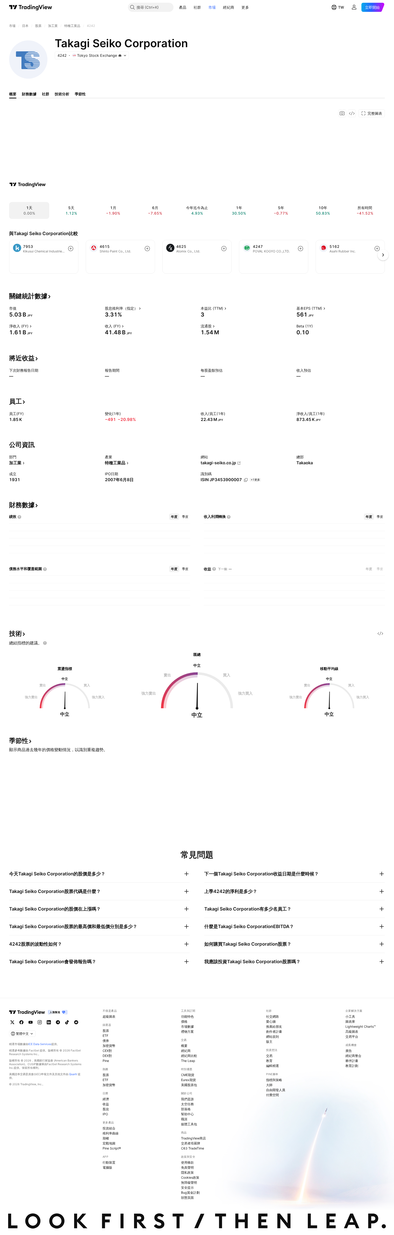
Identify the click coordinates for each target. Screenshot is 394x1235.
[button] (190, 7)
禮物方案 (187, 1031)
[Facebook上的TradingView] (21, 1022)
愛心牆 (271, 1021)
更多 (245, 7)
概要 (184, 1046)
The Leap (188, 1061)
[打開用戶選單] (354, 7)
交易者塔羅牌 (190, 1143)
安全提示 (187, 1187)
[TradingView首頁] (30, 7)
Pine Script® (112, 1148)
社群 (197, 7)
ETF (105, 1036)
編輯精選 (272, 1066)
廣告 (348, 1051)
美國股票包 (189, 1085)
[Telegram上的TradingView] (58, 1022)
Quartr (73, 1074)
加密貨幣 (109, 1046)
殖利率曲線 (111, 1133)
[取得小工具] (352, 113)
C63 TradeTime (192, 1148)
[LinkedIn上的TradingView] (49, 1022)
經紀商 (228, 7)
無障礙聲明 (189, 1182)
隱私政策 (187, 1172)
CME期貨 (187, 1075)
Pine (106, 1061)
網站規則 (272, 1036)
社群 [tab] (45, 94)
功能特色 (187, 1016)
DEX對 (107, 1056)
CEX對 (107, 1051)
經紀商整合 (353, 1056)
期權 (106, 1138)
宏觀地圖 (109, 1143)
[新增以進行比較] (71, 248)
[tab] (174, 517)
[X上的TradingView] (12, 1022)
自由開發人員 (275, 1090)
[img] (120, 55)
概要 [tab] (12, 94)
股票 (106, 1031)
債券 (106, 1041)
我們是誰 (187, 1099)
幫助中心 (187, 1114)
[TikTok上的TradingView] (67, 1022)
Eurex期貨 (188, 1080)
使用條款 (187, 1162)
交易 (269, 1056)
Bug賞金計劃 (190, 1192)
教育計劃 (351, 1066)
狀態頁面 (187, 1197)
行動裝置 (109, 1162)
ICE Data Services (39, 1044)
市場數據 (187, 1026)
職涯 (184, 1119)
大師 (269, 1085)
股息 (106, 1109)
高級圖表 (351, 1031)
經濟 (106, 1099)
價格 (184, 1021)
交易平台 (351, 1036)
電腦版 (107, 1167)
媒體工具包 (189, 1124)
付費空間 (272, 1095)
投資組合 (109, 1128)
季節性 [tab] (80, 94)
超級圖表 (109, 1016)
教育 (269, 1061)
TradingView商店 (193, 1138)
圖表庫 (350, 1021)
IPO (105, 1114)
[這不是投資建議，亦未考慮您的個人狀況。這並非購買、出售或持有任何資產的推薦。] (45, 643)
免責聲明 (187, 1167)
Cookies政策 (190, 1177)
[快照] (342, 113)
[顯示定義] (19, 308)
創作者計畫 (274, 1031)
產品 (183, 7)
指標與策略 (274, 1080)
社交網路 (272, 1016)
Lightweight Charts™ (360, 1026)
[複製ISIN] (246, 480)
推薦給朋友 (274, 1026)
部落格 (186, 1109)
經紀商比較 (189, 1056)
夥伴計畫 (351, 1061)
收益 (106, 1104)
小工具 (350, 1016)
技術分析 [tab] (62, 94)
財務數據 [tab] (29, 94)
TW (341, 7)
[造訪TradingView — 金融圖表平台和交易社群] (27, 184)
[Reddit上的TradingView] (76, 1022)
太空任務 (187, 1104)
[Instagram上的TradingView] (39, 1022)
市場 (212, 7)
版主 (269, 1041)
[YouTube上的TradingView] (30, 1022)
